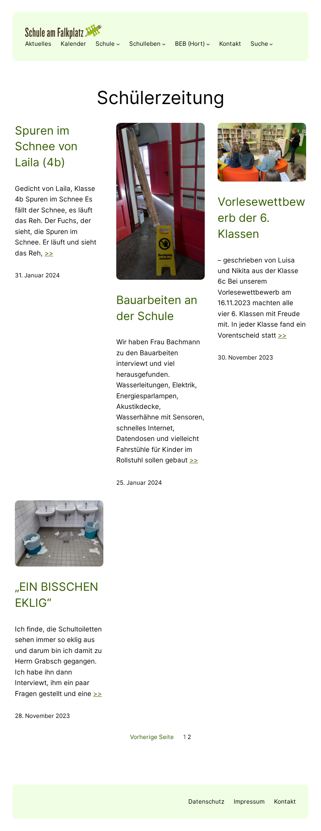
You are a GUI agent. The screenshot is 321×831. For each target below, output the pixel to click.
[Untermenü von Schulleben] (164, 43)
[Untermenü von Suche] (271, 43)
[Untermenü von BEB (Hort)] (208, 43)
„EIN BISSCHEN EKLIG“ (56, 595)
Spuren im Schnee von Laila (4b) (46, 146)
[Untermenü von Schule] (118, 43)
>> (49, 253)
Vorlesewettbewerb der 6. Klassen (261, 218)
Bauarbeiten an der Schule (156, 308)
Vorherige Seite (152, 737)
